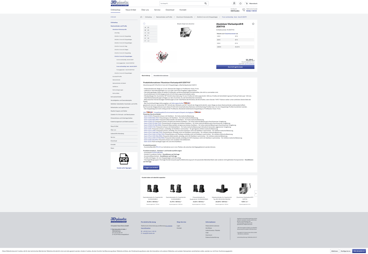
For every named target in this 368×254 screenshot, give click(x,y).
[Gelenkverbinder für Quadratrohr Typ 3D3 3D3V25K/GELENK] (222, 188)
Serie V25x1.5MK (150, 130)
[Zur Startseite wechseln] (141, 17)
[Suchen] (205, 3)
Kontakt (113, 144)
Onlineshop (114, 22)
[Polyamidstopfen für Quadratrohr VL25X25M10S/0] (199, 188)
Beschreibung (146, 75)
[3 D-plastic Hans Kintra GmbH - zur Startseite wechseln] (135, 3)
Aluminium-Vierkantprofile (120, 29)
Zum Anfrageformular (235, 67)
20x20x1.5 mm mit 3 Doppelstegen (123, 43)
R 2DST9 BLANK (157, 152)
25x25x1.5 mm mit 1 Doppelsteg (123, 53)
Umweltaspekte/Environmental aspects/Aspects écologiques (174, 112)
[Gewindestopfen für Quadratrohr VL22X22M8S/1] (176, 188)
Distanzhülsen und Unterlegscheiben (121, 118)
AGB (207, 232)
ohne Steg (117, 33)
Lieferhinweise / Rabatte (213, 230)
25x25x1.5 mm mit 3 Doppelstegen (123, 73)
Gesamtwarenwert (230, 33)
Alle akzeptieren (359, 251)
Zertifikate (209, 228)
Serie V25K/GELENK (151, 140)
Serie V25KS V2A (150, 127)
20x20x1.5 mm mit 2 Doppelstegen (123, 39)
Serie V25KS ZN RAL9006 (152, 125)
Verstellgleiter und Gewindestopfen (121, 100)
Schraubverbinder (116, 97)
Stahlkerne (115, 86)
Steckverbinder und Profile (119, 26)
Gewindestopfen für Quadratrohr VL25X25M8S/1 (153, 198)
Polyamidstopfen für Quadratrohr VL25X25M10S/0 (199, 198)
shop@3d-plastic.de (148, 233)
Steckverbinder (116, 80)
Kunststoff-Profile (117, 76)
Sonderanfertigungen (124, 168)
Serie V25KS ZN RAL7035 (152, 123)
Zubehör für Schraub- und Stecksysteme (122, 114)
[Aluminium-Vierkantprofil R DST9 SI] (245, 188)
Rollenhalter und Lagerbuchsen (120, 107)
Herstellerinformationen (161, 75)
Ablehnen (334, 251)
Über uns (113, 130)
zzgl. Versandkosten (249, 63)
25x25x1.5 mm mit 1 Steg (121, 46)
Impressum (209, 235)
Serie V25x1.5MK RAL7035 (153, 132)
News (112, 148)
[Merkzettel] (240, 3)
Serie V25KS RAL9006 (151, 119)
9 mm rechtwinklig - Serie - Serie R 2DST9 (126, 66)
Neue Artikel (114, 126)
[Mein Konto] (235, 3)
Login (178, 226)
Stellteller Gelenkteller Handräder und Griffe (124, 104)
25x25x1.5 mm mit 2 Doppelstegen (123, 56)
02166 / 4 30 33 (251, 11)
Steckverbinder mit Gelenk (119, 83)
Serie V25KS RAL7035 (151, 118)
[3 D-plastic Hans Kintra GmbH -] (119, 222)
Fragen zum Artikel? (151, 167)
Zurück (113, 17)
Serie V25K (148, 129)
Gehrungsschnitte (177, 103)
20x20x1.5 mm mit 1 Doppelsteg (123, 36)
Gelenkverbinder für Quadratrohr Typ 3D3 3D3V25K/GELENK (222, 198)
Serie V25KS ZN (149, 121)
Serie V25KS (148, 116)
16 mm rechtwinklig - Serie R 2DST (124, 59)
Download (114, 141)
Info (144, 112)
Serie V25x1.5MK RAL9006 (153, 136)
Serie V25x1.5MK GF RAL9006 (154, 138)
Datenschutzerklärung (212, 237)
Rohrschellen (116, 93)
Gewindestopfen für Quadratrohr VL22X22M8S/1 (176, 198)
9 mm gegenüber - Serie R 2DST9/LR (125, 69)
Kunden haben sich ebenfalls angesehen (153, 177)
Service (113, 137)
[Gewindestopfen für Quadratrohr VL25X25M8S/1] (153, 188)
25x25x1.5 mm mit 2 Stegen (121, 49)
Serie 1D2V (148, 141)
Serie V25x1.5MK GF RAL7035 (154, 134)
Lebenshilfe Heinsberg (117, 133)
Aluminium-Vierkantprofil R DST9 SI (245, 198)
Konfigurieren (345, 251)
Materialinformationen (212, 226)
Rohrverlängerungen (118, 90)
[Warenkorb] (246, 3)
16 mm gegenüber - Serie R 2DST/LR (125, 63)
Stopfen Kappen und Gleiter (119, 111)
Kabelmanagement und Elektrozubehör (122, 121)
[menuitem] (235, 3)
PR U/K (158, 147)
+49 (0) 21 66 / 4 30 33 (149, 231)
